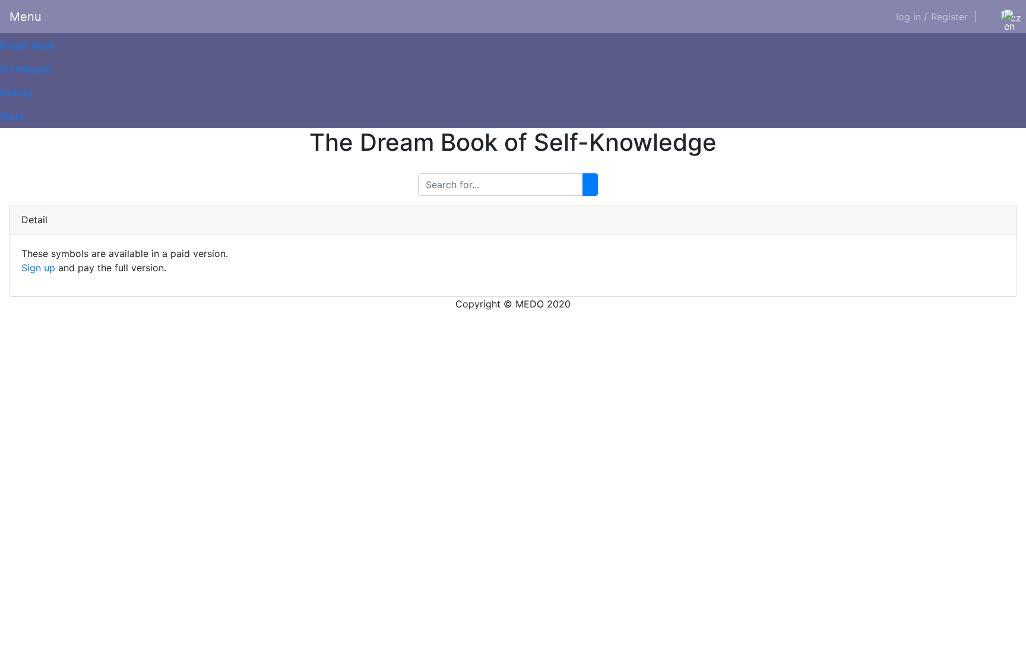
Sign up (38, 268)
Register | (954, 17)
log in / (911, 17)
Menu (26, 16)
